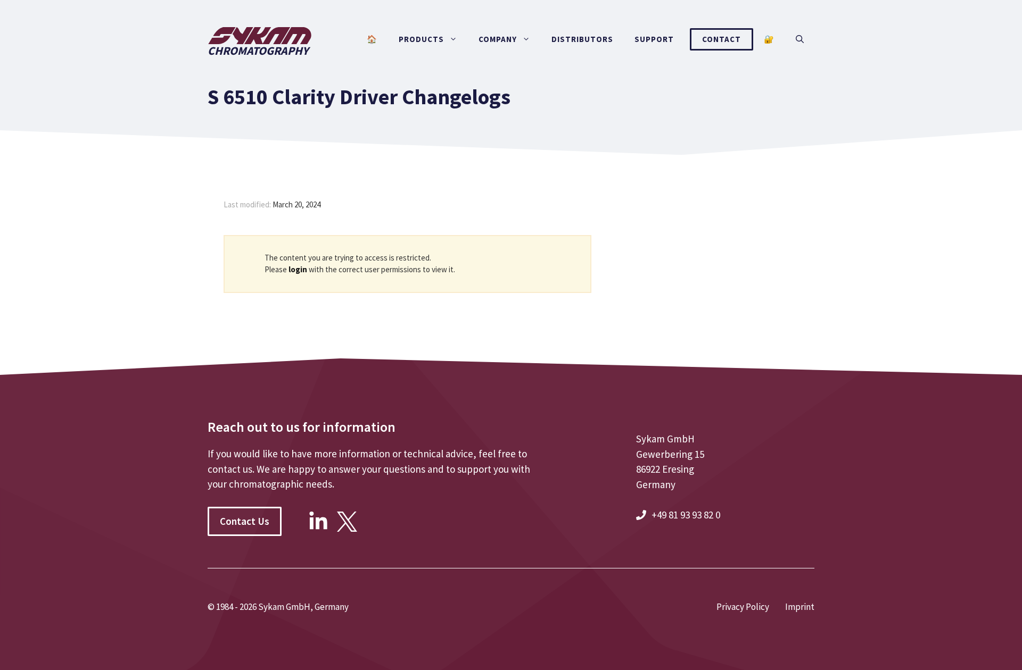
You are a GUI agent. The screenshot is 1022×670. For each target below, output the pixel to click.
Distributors (582, 39)
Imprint (799, 607)
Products (421, 39)
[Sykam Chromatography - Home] (259, 83)
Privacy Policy (742, 607)
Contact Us (244, 521)
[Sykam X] (347, 528)
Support (654, 39)
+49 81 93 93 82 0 (686, 514)
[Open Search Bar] (799, 39)
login (298, 269)
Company (498, 39)
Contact (721, 39)
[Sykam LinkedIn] (318, 528)
